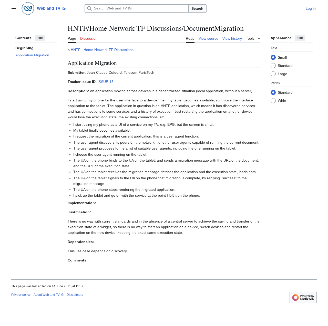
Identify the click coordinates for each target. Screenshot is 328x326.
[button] (14, 8)
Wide (282, 100)
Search (197, 8)
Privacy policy (20, 295)
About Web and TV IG (49, 295)
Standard (285, 65)
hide (40, 38)
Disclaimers (75, 295)
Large (282, 73)
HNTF (75, 50)
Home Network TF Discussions (109, 50)
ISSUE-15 (106, 82)
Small (282, 57)
